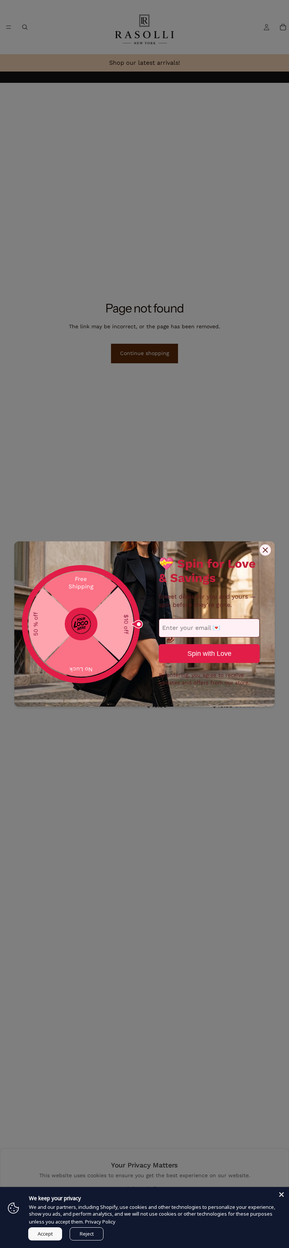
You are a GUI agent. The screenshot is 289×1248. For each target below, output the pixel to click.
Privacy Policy (100, 1221)
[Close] (281, 1194)
